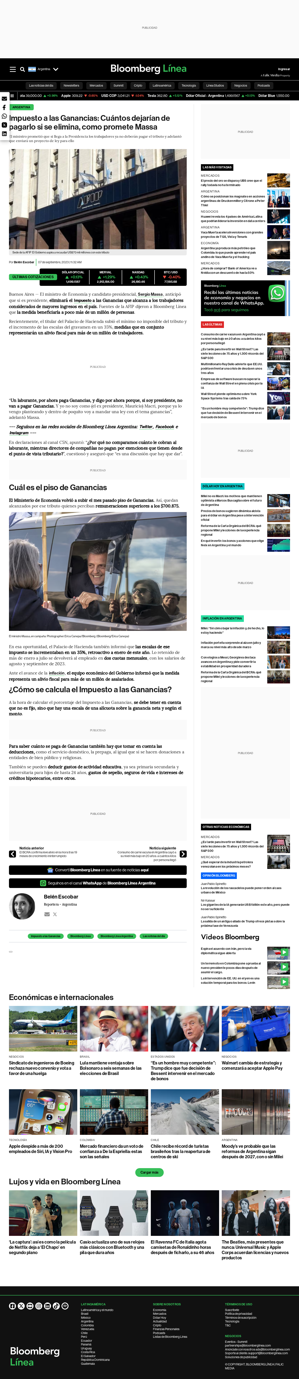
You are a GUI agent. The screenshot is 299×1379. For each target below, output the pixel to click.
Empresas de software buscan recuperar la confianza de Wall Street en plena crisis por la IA (231, 383)
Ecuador (86, 1340)
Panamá (86, 1344)
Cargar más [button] (149, 1172)
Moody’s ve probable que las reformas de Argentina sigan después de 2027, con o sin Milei (252, 1151)
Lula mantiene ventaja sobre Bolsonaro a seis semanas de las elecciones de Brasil (111, 1068)
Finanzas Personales (166, 1329)
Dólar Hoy (159, 1317)
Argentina (21, 107)
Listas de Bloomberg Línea (170, 1336)
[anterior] (12, 854)
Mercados (159, 1313)
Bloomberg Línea (80, 936)
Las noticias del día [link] (41, 85)
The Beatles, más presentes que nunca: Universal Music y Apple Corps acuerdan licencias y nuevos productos (255, 1249)
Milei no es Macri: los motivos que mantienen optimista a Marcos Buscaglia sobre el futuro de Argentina (231, 500)
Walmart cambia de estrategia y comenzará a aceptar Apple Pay (252, 1065)
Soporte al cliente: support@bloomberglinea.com (256, 1353)
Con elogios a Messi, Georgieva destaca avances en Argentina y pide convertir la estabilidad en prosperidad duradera (228, 662)
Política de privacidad (238, 1313)
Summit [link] (118, 85)
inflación (56, 673)
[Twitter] (55, 914)
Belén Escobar (24, 262)
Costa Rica (88, 1352)
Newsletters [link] (71, 85)
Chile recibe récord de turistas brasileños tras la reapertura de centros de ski (181, 1151)
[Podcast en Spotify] (65, 1306)
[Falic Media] (263, 75)
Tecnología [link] (189, 85)
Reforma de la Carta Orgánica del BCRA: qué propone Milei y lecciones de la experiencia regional (231, 530)
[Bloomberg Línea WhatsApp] (245, 298)
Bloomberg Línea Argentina (117, 936)
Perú (84, 1336)
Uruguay (86, 1348)
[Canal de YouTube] (29, 1306)
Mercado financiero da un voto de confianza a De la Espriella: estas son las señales (112, 1151)
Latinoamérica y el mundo (97, 1310)
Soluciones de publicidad (241, 1357)
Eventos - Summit (236, 1341)
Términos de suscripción (240, 1317)
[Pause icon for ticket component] (12, 95)
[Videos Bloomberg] (245, 937)
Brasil (84, 1313)
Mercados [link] (96, 85)
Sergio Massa (149, 294)
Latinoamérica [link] (162, 85)
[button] (4, 98)
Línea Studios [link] (215, 85)
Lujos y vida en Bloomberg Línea (65, 1181)
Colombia (87, 1325)
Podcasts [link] (264, 85)
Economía (159, 1310)
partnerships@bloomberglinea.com (248, 1345)
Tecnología (232, 1321)
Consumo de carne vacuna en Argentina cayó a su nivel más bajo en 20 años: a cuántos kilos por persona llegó (147, 856)
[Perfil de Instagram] (38, 1306)
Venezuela (87, 1329)
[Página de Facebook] (12, 1306)
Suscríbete (232, 1310)
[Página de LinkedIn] (47, 1306)
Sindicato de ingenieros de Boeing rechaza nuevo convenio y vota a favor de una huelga (41, 1068)
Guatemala (88, 1363)
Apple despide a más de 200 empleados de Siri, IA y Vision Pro (40, 1149)
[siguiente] (183, 854)
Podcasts (159, 1333)
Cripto (157, 1325)
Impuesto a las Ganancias (45, 936)
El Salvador (88, 1356)
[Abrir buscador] (22, 69)
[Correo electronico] (47, 914)
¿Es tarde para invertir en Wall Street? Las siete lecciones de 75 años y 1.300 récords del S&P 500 (232, 353)
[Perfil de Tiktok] (56, 1306)
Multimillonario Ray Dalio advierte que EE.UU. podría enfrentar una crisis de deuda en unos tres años (231, 368)
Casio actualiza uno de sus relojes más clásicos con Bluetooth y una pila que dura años (112, 1247)
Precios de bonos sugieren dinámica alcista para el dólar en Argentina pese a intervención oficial (232, 515)
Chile (84, 1333)
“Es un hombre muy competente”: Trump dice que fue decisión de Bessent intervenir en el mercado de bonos (232, 413)
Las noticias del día (154, 936)
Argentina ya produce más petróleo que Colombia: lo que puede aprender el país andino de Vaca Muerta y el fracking (228, 252)
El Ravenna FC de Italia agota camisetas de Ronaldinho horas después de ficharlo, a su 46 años (182, 1247)
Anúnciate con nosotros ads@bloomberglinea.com (257, 1349)
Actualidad (160, 1321)
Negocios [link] (240, 85)
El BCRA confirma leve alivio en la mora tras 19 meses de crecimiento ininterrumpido (48, 854)
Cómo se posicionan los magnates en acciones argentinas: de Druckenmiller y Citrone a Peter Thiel (233, 201)
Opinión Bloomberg (219, 875)
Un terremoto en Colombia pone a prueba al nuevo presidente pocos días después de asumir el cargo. (231, 968)
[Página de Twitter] (21, 1306)
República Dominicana (95, 1359)
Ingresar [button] (284, 69)
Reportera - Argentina (60, 904)
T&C (228, 1325)
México (86, 1317)
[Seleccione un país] (56, 69)
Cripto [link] (138, 85)
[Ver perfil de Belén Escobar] (26, 906)
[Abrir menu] (13, 69)
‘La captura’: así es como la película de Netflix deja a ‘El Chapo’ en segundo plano (42, 1247)
